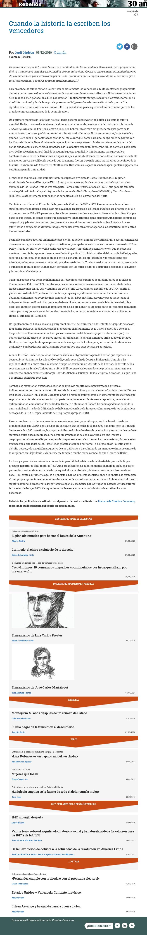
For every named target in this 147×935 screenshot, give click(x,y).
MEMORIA (73, 699)
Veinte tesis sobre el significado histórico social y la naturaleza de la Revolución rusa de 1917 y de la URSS (73, 833)
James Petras (18, 897)
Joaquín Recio (18, 732)
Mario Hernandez (20, 883)
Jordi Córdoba (24, 52)
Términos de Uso (85, 920)
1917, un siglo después (27, 817)
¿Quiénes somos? (99, 926)
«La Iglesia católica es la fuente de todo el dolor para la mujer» (55, 791)
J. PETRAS (73, 861)
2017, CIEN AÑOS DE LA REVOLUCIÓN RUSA (73, 804)
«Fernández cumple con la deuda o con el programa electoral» (55, 878)
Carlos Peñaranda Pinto (23, 555)
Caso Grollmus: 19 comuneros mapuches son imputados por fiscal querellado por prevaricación (69, 569)
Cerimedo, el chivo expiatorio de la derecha (42, 549)
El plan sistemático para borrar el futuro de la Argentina (51, 536)
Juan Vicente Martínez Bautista (27, 840)
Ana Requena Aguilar (22, 761)
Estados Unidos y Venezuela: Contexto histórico (46, 892)
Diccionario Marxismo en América (73, 583)
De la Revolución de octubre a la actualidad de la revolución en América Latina (67, 849)
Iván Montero (67, 854)
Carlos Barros (18, 822)
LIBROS (73, 739)
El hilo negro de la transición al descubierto (43, 727)
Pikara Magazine (20, 779)
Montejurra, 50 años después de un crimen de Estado (49, 713)
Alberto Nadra (18, 541)
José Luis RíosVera (21, 854)
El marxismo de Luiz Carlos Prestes (37, 635)
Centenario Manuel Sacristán (73, 518)
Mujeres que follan (25, 774)
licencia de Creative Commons (116, 501)
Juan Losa (16, 797)
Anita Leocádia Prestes (23, 640)
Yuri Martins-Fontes (21, 692)
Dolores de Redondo (21, 718)
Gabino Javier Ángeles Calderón (46, 854)
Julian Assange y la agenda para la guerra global (46, 906)
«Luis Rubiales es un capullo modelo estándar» (45, 756)
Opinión (60, 52)
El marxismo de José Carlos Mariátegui (40, 687)
